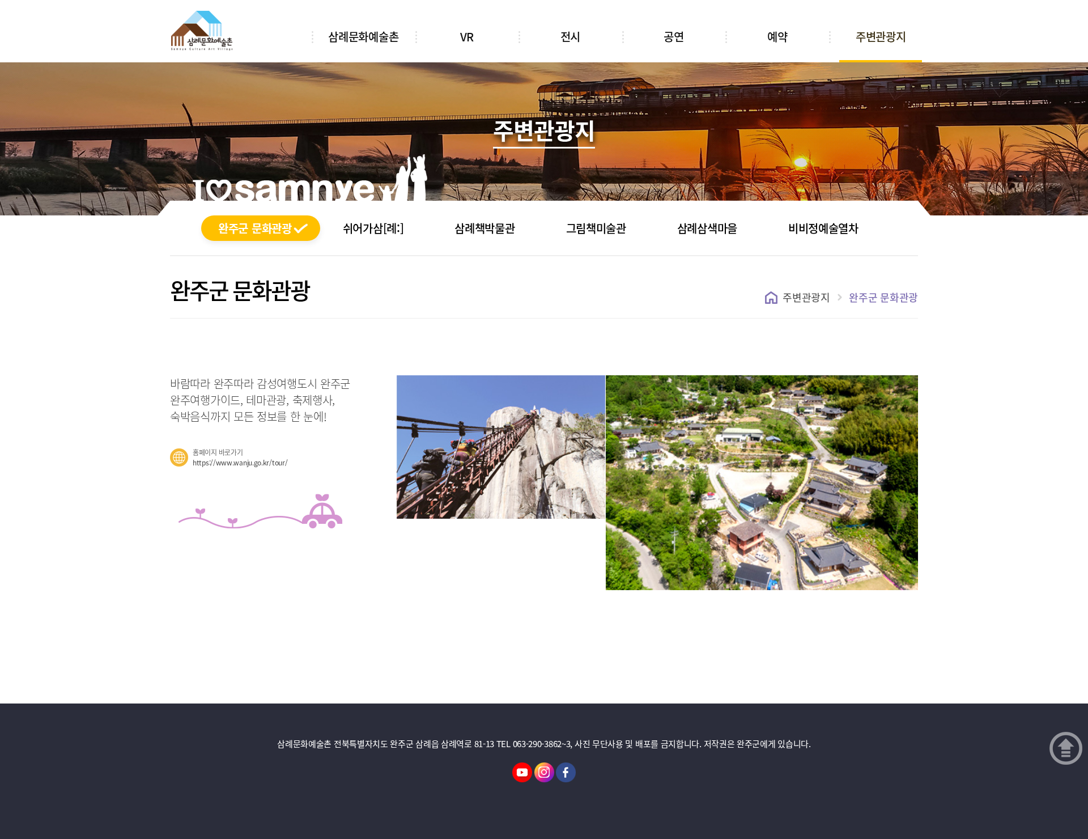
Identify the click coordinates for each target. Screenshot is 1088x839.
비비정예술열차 (823, 228)
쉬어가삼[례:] (373, 228)
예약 (777, 36)
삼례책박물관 (484, 228)
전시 (570, 36)
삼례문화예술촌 (363, 36)
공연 (673, 36)
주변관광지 (881, 36)
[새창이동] (522, 771)
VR (467, 36)
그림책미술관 (596, 228)
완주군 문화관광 (255, 228)
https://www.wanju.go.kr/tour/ (240, 462)
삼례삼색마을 (707, 228)
